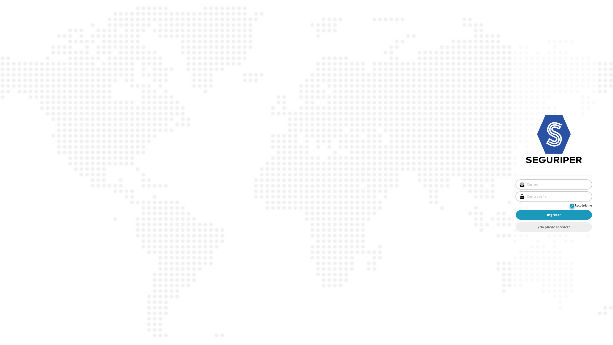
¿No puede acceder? (554, 227)
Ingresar (554, 215)
